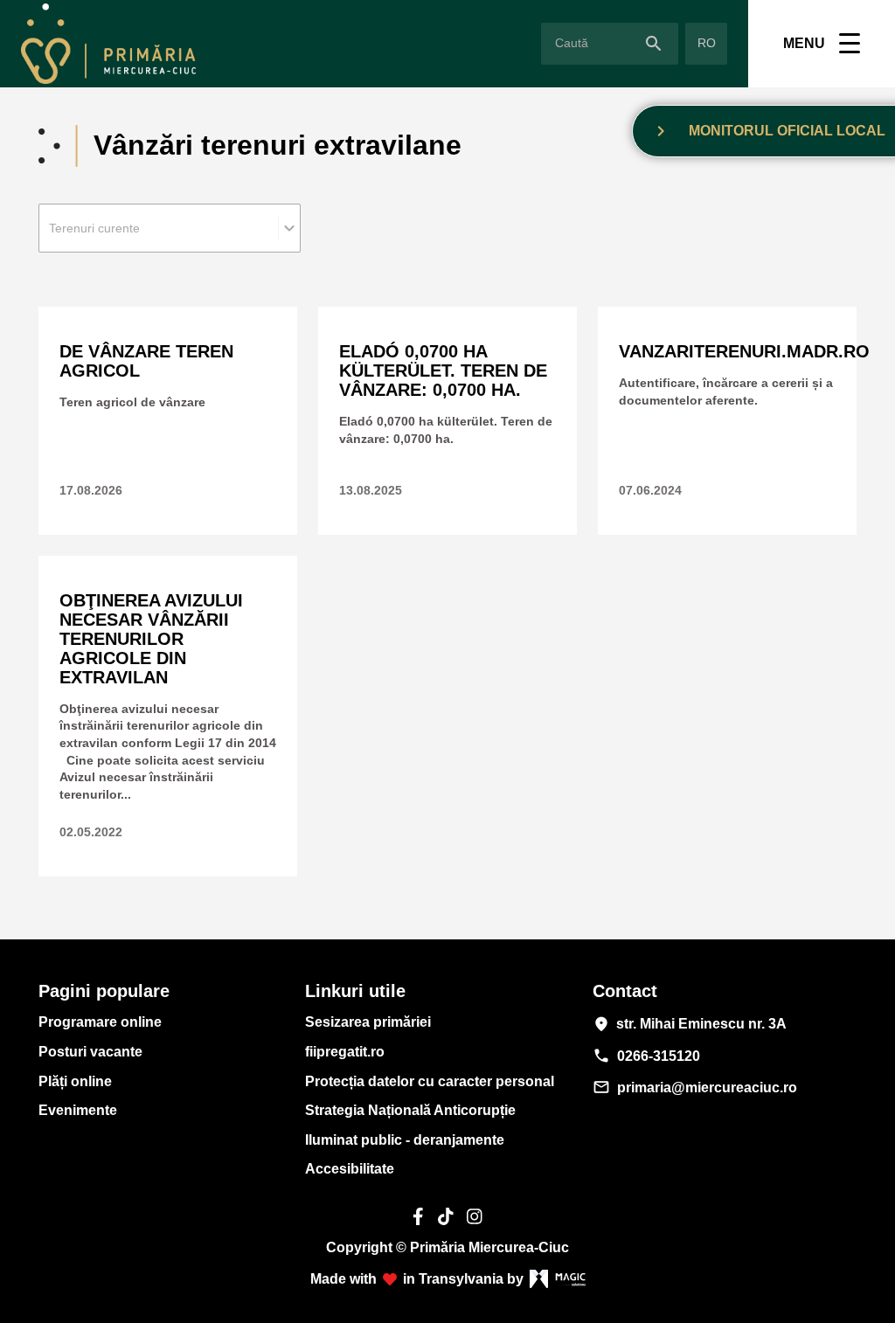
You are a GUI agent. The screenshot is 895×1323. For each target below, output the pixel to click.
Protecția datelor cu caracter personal (429, 1081)
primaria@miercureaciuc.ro (695, 1087)
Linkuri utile (355, 991)
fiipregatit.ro (345, 1051)
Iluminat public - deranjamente (404, 1140)
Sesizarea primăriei (368, 1022)
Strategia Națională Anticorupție (410, 1110)
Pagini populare (104, 991)
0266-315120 (646, 1055)
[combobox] (169, 228)
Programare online (100, 1022)
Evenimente (77, 1110)
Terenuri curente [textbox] (94, 228)
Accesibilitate (349, 1168)
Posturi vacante (90, 1051)
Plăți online (75, 1081)
